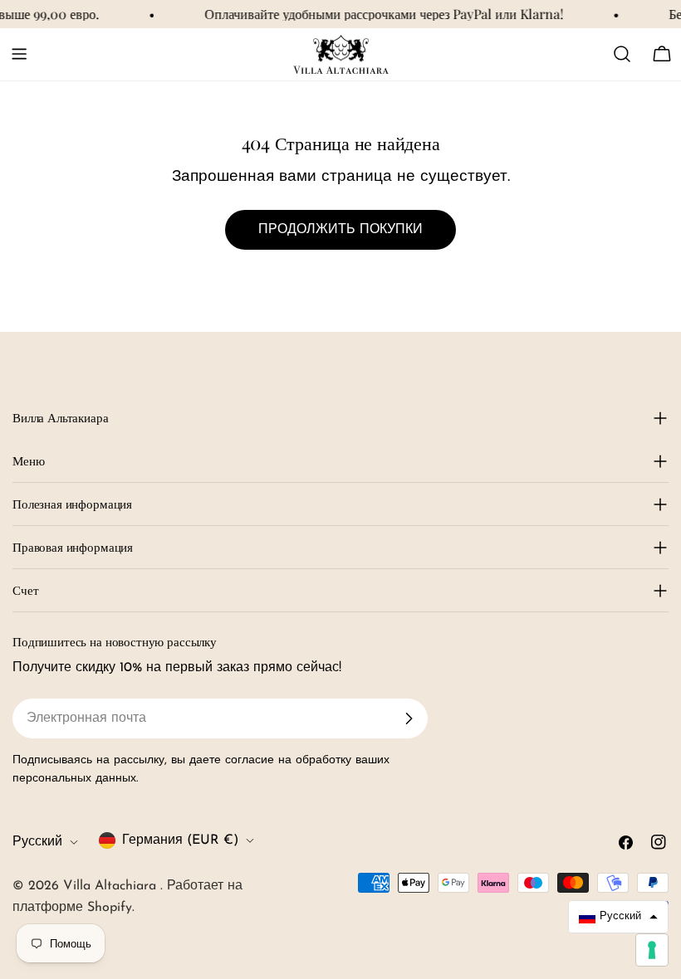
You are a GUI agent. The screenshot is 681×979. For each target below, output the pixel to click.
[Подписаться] (408, 718)
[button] (618, 916)
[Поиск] (622, 54)
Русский (37, 842)
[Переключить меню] (19, 54)
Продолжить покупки (340, 229)
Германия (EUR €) (180, 840)
